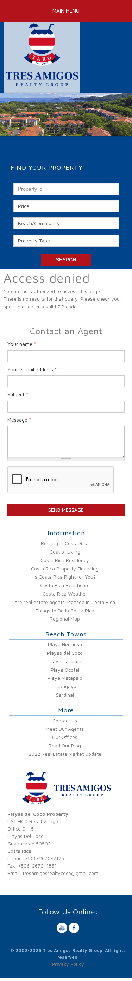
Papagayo (65, 686)
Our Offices (64, 737)
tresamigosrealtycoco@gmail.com (60, 873)
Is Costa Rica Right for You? (65, 577)
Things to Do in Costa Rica (65, 610)
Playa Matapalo (65, 678)
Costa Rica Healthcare (65, 585)
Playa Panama (65, 661)
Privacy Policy (68, 964)
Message (19, 420)
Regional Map (65, 619)
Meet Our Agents (65, 729)
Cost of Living (65, 552)
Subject (17, 394)
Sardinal (65, 695)
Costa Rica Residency (64, 560)
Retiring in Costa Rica (65, 543)
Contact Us (64, 720)
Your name (21, 344)
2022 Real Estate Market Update (65, 754)
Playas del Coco (65, 653)
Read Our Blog (65, 745)
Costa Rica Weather (65, 594)
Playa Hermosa (65, 644)
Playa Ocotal (65, 670)
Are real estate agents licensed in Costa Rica (64, 602)
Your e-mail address (32, 369)
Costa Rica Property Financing (65, 569)
